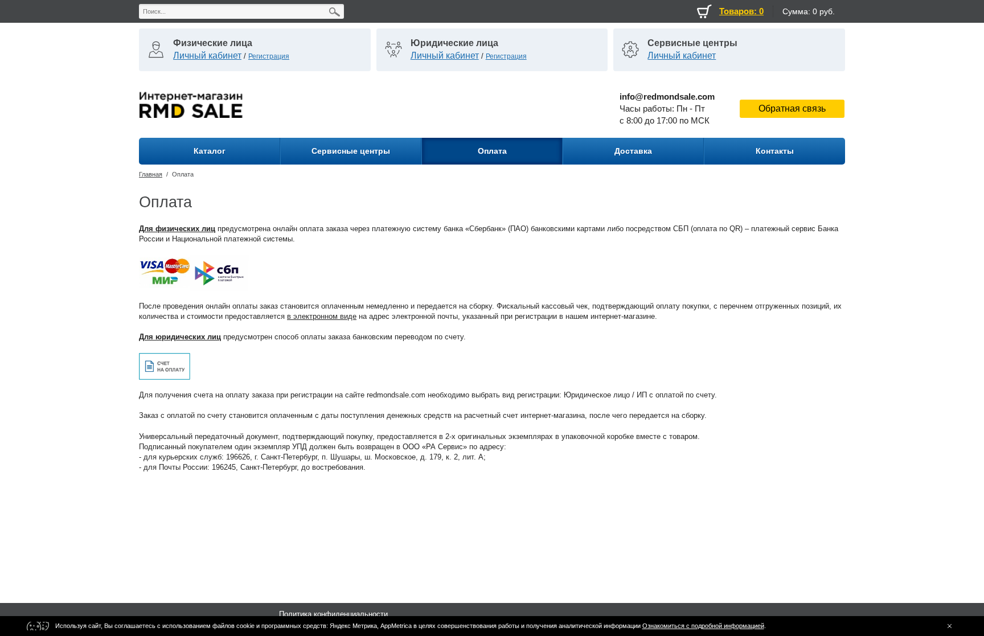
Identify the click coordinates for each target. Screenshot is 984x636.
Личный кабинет (207, 55)
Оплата (183, 174)
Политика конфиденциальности (333, 614)
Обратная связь (792, 108)
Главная (150, 174)
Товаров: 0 (741, 11)
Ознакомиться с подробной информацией (703, 625)
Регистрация (268, 56)
